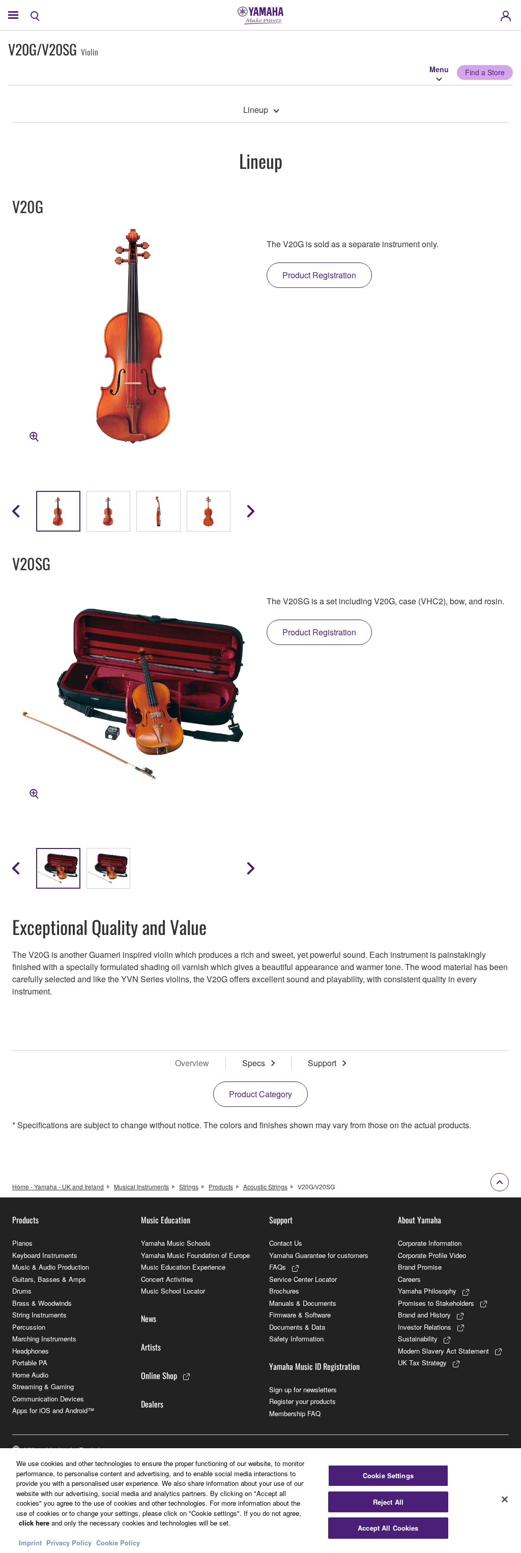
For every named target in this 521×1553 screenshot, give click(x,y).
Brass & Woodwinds (42, 1303)
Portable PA (29, 1362)
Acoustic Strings (265, 1186)
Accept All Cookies (388, 1528)
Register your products (302, 1401)
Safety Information (296, 1338)
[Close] (505, 1499)
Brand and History (424, 1315)
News (148, 1318)
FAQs (277, 1267)
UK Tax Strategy (422, 1362)
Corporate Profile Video (432, 1255)
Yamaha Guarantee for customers (318, 1255)
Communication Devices (48, 1398)
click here (34, 1523)
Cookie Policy (118, 1542)
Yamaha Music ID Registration (314, 1366)
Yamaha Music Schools (176, 1243)
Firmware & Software (300, 1315)
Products (221, 1186)
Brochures (284, 1291)
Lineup (255, 109)
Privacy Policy (69, 1542)
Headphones (30, 1351)
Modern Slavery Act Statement (443, 1351)
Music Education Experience (183, 1267)
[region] (260, 1500)
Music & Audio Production (50, 1267)
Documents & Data (297, 1327)
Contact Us (285, 1243)
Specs (253, 1063)
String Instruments (39, 1315)
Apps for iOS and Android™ (53, 1410)
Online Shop (159, 1375)
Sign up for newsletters (303, 1389)
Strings (188, 1186)
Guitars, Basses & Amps (49, 1279)
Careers (409, 1279)
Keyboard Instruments (44, 1255)
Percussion (28, 1327)
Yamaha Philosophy (427, 1291)
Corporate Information (429, 1243)
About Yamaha (419, 1220)
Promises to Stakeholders (436, 1303)
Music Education (165, 1220)
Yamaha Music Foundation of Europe (195, 1255)
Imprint (30, 1542)
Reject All (388, 1502)
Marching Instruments (44, 1338)
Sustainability (418, 1338)
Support (322, 1063)
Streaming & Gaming (43, 1386)
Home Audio (30, 1375)
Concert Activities (167, 1279)
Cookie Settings (388, 1475)
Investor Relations (424, 1327)
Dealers (152, 1404)
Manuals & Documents (302, 1303)
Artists (151, 1347)
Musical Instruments (141, 1186)
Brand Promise (420, 1267)
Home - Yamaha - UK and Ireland (58, 1186)
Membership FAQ (295, 1413)
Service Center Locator (303, 1279)
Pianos (22, 1243)
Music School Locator (173, 1291)
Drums (22, 1291)
